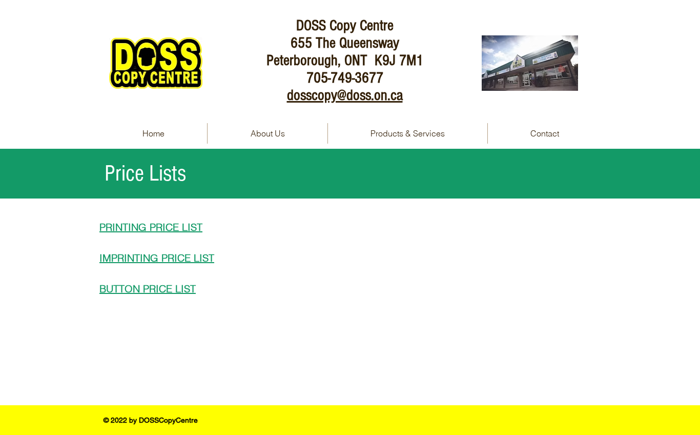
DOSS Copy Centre (345, 25)
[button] (407, 133)
